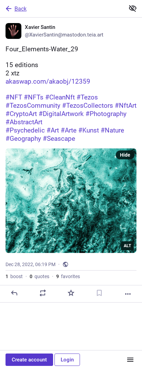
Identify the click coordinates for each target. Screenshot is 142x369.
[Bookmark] (99, 293)
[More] (128, 294)
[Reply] (14, 293)
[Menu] (130, 359)
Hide (125, 155)
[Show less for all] (132, 8)
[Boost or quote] (43, 293)
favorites (68, 276)
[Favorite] (71, 293)
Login (67, 360)
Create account (29, 360)
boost (14, 276)
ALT (127, 245)
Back (20, 9)
